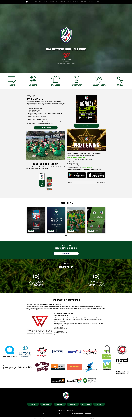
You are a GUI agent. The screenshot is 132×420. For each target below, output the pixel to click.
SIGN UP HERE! (66, 254)
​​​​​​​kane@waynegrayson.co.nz (60, 332)
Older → (66, 235)
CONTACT (99, 404)
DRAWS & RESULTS (86, 404)
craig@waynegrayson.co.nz (60, 328)
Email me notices (101, 182)
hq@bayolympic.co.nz (77, 413)
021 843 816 (60, 327)
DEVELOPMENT (73, 404)
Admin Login (94, 418)
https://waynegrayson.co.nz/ (61, 334)
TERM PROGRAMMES (45, 128)
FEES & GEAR (59, 404)
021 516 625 (60, 331)
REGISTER (33, 404)
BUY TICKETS (86, 126)
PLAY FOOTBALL (46, 404)
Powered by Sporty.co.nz (39, 418)
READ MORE (31, 230)
